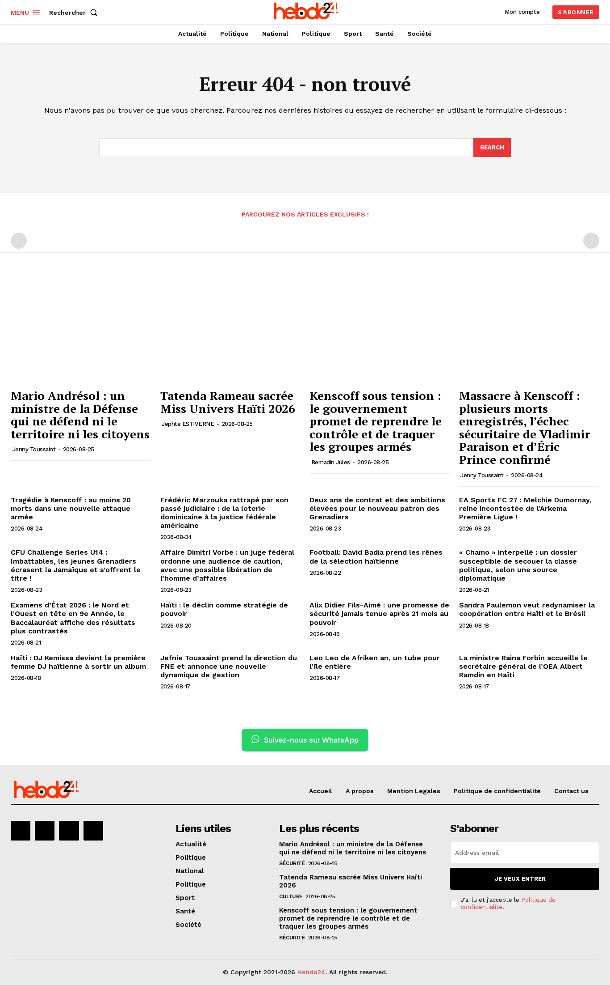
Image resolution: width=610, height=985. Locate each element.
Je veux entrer (520, 878)
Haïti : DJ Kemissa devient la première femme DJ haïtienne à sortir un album (78, 662)
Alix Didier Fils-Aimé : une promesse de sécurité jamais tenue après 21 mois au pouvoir (379, 613)
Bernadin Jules (330, 462)
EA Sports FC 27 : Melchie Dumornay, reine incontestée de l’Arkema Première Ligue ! (525, 508)
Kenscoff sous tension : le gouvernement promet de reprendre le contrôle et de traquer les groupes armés (375, 421)
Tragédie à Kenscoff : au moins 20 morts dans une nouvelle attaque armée (71, 508)
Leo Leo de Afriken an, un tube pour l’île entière (374, 662)
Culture (291, 896)
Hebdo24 (311, 972)
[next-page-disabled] (591, 241)
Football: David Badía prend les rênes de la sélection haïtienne (376, 556)
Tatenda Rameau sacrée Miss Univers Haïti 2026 (227, 402)
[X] (69, 831)
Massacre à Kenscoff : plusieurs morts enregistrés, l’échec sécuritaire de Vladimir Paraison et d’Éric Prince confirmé (524, 427)
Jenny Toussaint (34, 449)
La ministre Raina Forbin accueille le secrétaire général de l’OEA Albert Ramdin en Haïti (523, 666)
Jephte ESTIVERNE (188, 423)
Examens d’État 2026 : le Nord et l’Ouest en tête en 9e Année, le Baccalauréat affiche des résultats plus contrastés (73, 618)
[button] (75, 12)
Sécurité (292, 863)
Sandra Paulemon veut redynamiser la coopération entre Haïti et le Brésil (527, 609)
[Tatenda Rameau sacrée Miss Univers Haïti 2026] (230, 331)
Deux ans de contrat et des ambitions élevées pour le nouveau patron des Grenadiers (377, 508)
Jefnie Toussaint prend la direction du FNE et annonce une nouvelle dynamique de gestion (228, 666)
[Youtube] (93, 831)
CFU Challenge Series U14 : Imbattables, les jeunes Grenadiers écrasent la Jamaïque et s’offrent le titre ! (76, 565)
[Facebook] (20, 831)
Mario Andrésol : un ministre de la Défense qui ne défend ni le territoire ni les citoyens (80, 415)
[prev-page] (19, 241)
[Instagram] (44, 831)
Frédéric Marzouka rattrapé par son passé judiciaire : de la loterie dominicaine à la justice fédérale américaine (224, 513)
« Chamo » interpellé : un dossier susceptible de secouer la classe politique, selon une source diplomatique (518, 565)
